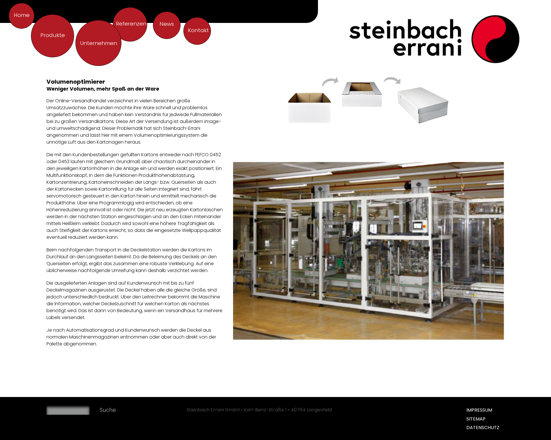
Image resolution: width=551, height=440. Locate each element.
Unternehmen (98, 43)
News (167, 24)
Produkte (52, 35)
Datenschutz (482, 427)
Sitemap (476, 419)
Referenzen (131, 24)
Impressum (479, 410)
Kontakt (198, 30)
